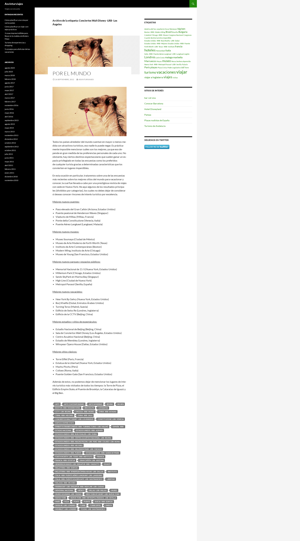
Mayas (159, 61)
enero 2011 (9, 173)
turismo (150, 72)
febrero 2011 (10, 169)
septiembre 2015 (12, 120)
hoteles (150, 50)
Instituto (112, 472)
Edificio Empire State (64, 423)
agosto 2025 (10, 68)
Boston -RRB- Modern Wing (67, 408)
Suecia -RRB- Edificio (104, 502)
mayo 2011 (9, 161)
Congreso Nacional (176, 35)
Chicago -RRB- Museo (84, 412)
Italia (168, 50)
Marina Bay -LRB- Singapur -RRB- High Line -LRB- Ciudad (79, 487)
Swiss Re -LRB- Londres (65, 505)
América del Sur (150, 29)
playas (153, 67)
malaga (169, 57)
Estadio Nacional (63, 430)
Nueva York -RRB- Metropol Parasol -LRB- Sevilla (93, 498)
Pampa (147, 114)
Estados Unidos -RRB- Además (89, 430)
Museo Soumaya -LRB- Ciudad (68, 494)
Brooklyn (89, 408)
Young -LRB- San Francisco (93, 509)
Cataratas (103, 408)
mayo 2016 (9, 113)
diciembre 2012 (11, 139)
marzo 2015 (10, 131)
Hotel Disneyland (152, 109)
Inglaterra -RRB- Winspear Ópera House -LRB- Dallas (79, 472)
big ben (120, 404)
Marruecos (150, 61)
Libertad (111, 479)
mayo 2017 (9, 90)
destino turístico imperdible (161, 38)
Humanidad (160, 51)
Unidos (108, 505)
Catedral (147, 35)
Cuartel (147, 38)
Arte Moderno (95, 404)
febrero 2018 (10, 79)
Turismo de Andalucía (154, 126)
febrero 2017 (10, 101)
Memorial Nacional (64, 490)
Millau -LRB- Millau (98, 490)
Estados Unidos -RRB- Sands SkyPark (102, 453)
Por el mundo (71, 73)
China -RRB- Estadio (107, 412)
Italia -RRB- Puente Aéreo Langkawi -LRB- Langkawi (78, 475)
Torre (82, 505)
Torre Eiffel (95, 505)
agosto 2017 (10, 83)
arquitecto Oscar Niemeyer (167, 29)
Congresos (187, 35)
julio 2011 (9, 154)
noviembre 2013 (11, 135)
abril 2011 (9, 165)
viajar (181, 71)
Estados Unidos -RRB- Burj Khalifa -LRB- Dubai (76, 434)
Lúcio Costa (160, 58)
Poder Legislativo (174, 68)
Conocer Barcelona (153, 103)
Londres (149, 57)
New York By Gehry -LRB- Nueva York (103, 494)
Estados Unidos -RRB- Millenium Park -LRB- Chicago (78, 449)
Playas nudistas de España (156, 120)
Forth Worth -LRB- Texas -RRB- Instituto (73, 457)
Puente (87, 502)
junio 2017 (9, 86)
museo (114, 490)
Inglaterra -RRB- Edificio (66, 468)
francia (100, 457)
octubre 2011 (10, 150)
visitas (175, 78)
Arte (57, 404)
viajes (168, 77)
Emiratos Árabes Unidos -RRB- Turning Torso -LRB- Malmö (81, 427)
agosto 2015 (10, 124)
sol (182, 67)
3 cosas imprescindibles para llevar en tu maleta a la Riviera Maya (16, 36)
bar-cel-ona (150, 98)
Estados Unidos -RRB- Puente (68, 453)
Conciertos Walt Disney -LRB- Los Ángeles (74, 419)
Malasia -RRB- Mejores (65, 483)
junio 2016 (9, 109)
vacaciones (166, 71)
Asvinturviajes (14, 3)
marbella (177, 57)
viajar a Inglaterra (153, 77)
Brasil (169, 31)
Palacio (185, 64)
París (57, 502)
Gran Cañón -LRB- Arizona (92, 460)
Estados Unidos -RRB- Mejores (68, 445)
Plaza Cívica (162, 68)
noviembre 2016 (11, 105)
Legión (186, 54)
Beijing (110, 404)
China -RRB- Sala (85, 415)
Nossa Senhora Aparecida (181, 61)
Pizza (66, 502)
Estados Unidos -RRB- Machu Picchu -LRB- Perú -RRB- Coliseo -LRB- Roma (87, 442)
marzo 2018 (10, 75)
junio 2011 (9, 158)
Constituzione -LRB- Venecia (111, 419)
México (81, 490)
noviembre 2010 (11, 180)
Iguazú (107, 464)
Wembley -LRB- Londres (65, 509)
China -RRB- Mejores (64, 415)
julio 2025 (9, 71)
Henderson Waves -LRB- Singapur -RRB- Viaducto (77, 464)
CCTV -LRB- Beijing (63, 412)
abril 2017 (9, 94)
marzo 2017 (10, 98)
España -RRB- (118, 427)
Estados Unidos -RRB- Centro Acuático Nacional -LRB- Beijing (83, 438)
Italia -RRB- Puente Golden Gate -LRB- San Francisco (78, 479)
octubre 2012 (10, 143)
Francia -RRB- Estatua (65, 460)
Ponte (76, 502)
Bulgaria (182, 31)
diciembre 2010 (11, 176)
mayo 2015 (9, 128)
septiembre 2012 (12, 146)
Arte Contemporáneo (74, 404)
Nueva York (60, 498)
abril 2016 (9, 116)
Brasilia (175, 32)
